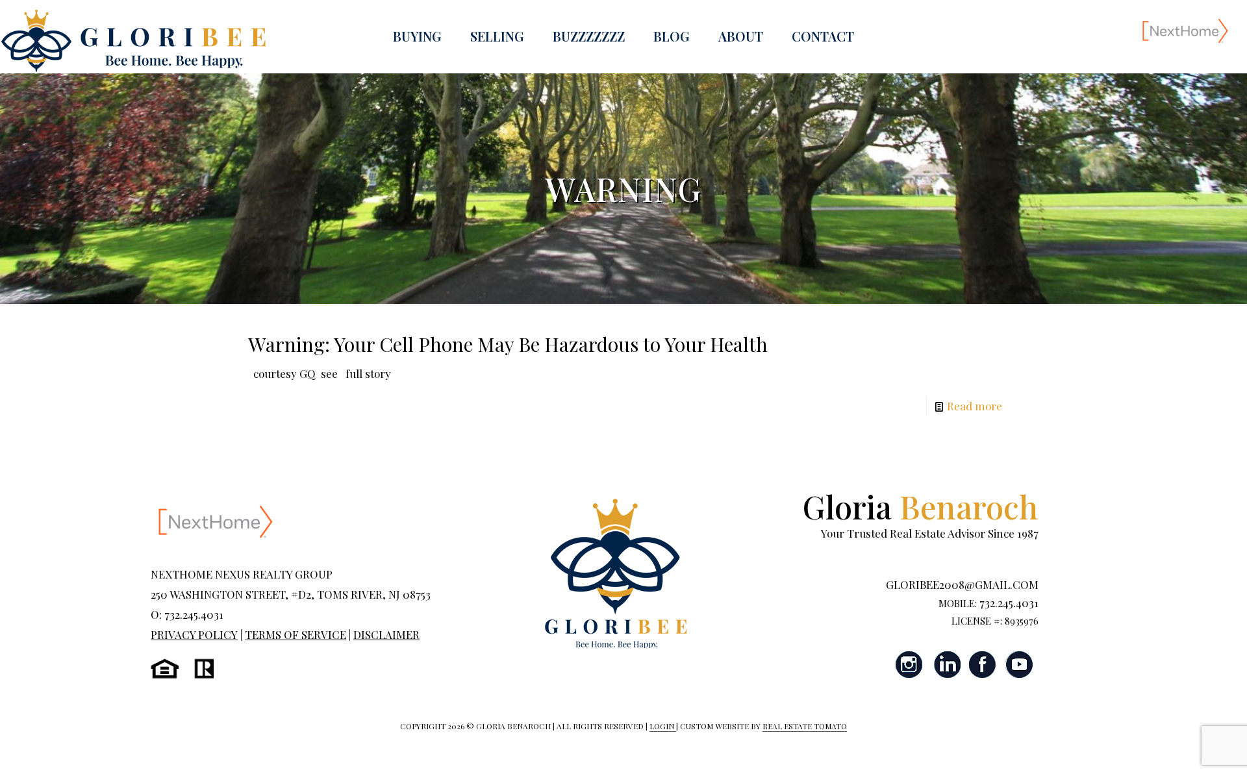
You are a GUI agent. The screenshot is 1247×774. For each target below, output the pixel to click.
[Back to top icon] (1184, 747)
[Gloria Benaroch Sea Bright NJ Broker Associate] (133, 41)
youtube (1019, 664)
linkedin (946, 664)
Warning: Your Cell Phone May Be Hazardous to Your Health (508, 344)
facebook (982, 664)
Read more (974, 406)
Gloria (921, 506)
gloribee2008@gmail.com (962, 584)
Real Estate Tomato (804, 726)
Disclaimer (386, 634)
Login (662, 726)
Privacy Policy (194, 634)
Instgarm (910, 664)
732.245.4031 (1009, 602)
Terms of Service (295, 634)
